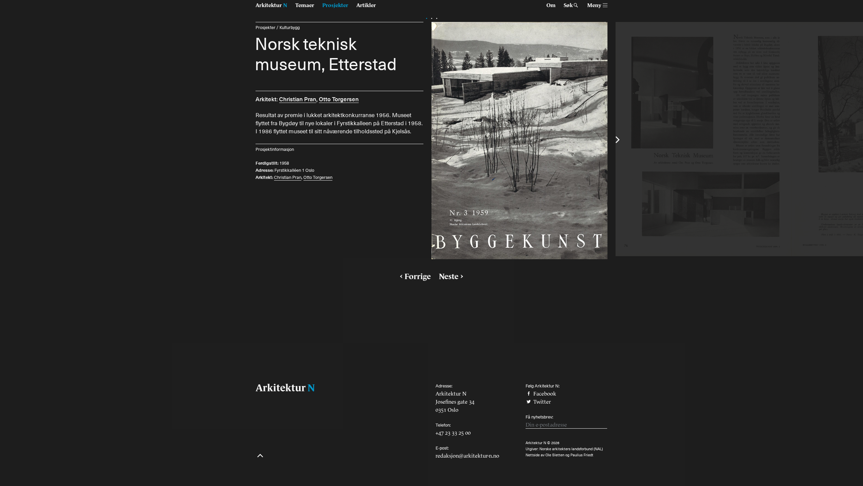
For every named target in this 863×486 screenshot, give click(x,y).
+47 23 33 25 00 (453, 433)
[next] (620, 139)
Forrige (418, 276)
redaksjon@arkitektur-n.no (467, 456)
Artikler (366, 5)
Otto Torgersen (339, 99)
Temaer (304, 5)
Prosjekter (335, 5)
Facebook (544, 393)
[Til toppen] (260, 456)
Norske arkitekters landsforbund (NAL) (571, 449)
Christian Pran (297, 99)
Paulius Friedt (581, 455)
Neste (448, 276)
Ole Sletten (554, 455)
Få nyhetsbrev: (539, 417)
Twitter (541, 402)
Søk (568, 5)
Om (551, 5)
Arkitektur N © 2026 (542, 443)
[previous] (243, 139)
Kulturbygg (289, 27)
